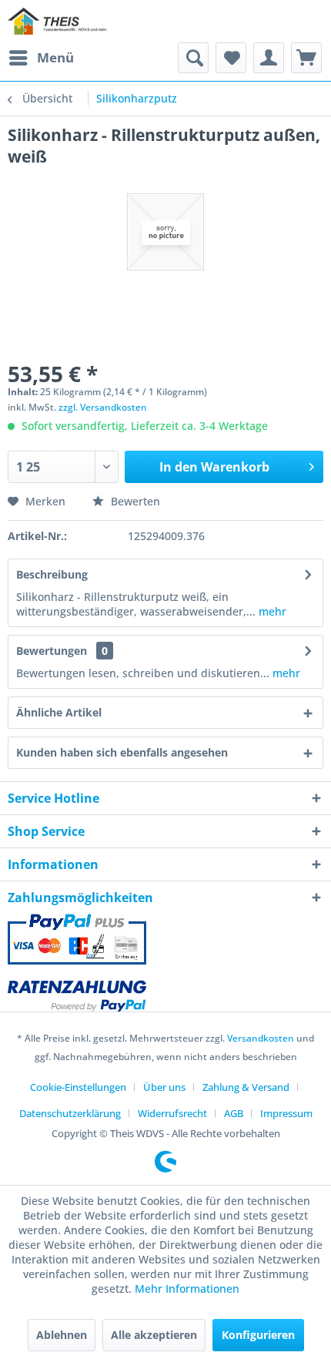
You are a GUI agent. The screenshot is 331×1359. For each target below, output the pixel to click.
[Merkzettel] (231, 57)
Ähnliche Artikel (59, 712)
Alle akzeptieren (154, 1334)
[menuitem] (41, 57)
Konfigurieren (258, 1334)
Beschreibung (52, 574)
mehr (271, 611)
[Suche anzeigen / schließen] (193, 57)
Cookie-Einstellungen (78, 1087)
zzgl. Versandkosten (103, 407)
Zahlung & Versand (245, 1087)
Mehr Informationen (187, 1288)
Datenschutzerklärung (70, 1113)
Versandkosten (260, 1038)
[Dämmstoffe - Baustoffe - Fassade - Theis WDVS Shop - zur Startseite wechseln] (57, 21)
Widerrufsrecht (172, 1113)
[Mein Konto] (268, 57)
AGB (233, 1113)
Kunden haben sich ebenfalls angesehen (122, 752)
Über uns (164, 1087)
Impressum (286, 1113)
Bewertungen (51, 650)
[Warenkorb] (306, 57)
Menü (55, 57)
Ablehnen (61, 1334)
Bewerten (134, 501)
